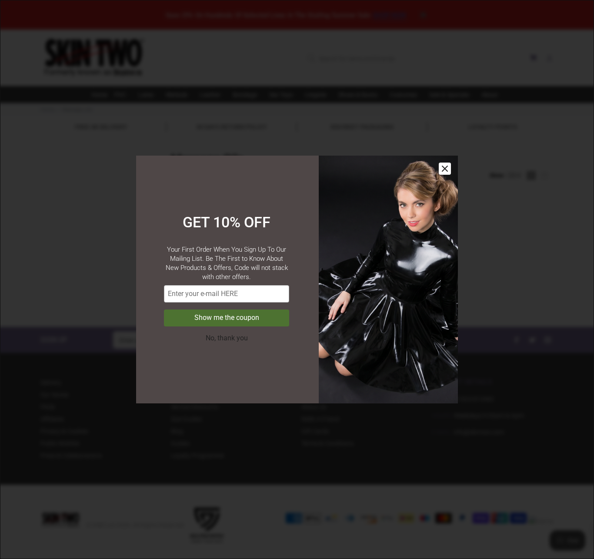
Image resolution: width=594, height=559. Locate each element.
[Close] (445, 169)
